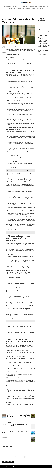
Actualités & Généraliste (41, 20)
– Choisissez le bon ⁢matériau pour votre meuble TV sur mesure (17, 59)
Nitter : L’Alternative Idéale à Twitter (43, 43)
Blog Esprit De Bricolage (26, 4)
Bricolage (10, 16)
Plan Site (11, 466)
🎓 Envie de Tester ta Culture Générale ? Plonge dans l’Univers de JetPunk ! (44, 46)
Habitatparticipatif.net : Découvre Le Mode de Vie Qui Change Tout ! (43, 38)
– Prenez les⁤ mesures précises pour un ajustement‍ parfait (17, 60)
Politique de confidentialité (17, 466)
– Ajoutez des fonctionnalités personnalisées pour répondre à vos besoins (19, 64)
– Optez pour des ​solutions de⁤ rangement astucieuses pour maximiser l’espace (20, 65)
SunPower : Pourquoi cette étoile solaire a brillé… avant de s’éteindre (44, 41)
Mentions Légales (4, 466)
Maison (39, 25)
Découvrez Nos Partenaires (42, 54)
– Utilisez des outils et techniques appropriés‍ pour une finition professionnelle (20, 63)
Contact (9, 466)
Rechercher (39, 29)
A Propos (22, 466)
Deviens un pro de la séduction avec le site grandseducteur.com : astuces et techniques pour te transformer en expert (43, 50)
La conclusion (10, 67)
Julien (4, 49)
